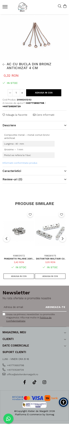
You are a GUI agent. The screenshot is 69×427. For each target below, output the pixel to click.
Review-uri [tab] (12, 179)
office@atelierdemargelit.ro (22, 374)
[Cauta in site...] (59, 6)
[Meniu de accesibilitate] (63, 402)
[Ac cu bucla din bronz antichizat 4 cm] (34, 37)
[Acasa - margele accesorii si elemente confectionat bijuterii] (22, 7)
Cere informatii (45, 114)
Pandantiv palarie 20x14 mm (19, 258)
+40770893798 (15, 365)
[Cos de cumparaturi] (64, 6)
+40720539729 (15, 369)
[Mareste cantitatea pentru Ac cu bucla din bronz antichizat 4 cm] (22, 92)
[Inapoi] (2, 65)
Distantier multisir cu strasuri (50, 258)
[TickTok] (35, 382)
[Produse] (5, 7)
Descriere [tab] (9, 125)
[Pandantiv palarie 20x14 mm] (19, 231)
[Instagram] (44, 382)
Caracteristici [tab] (12, 171)
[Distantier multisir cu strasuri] (50, 231)
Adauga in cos (44, 92)
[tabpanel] (34, 37)
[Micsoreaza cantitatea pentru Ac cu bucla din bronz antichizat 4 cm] (10, 92)
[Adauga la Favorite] (30, 214)
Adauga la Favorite (16, 114)
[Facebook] (25, 382)
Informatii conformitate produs (20, 163)
